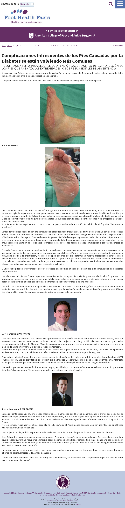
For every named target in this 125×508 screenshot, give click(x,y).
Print (116, 45)
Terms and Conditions (68, 501)
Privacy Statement (51, 501)
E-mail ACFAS (78, 504)
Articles (9, 46)
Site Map (76, 501)
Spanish (24, 4)
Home (4, 46)
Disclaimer (59, 501)
